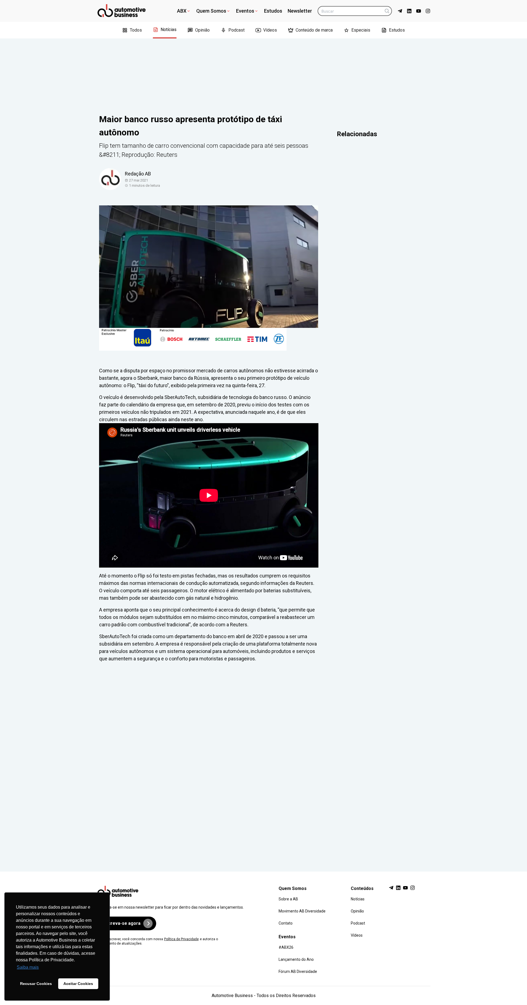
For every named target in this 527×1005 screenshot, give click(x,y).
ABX (181, 11)
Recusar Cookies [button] (36, 983)
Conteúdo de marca (314, 30)
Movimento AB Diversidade (302, 911)
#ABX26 (286, 947)
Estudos (273, 11)
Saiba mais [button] (28, 967)
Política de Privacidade (181, 939)
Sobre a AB (288, 899)
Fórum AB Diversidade (298, 971)
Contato (286, 923)
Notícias (168, 29)
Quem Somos (211, 11)
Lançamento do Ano (296, 959)
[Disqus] (263, 761)
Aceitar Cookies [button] (78, 983)
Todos (136, 30)
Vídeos (270, 30)
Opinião (202, 30)
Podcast (236, 30)
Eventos (245, 11)
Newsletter (300, 11)
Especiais (360, 30)
